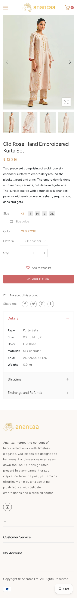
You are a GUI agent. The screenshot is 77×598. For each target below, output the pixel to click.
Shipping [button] (14, 379)
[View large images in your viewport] (66, 102)
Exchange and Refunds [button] (25, 393)
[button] (69, 62)
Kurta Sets (30, 330)
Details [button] (13, 318)
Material (9, 241)
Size (6, 213)
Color (7, 231)
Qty (6, 253)
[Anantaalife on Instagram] (7, 507)
